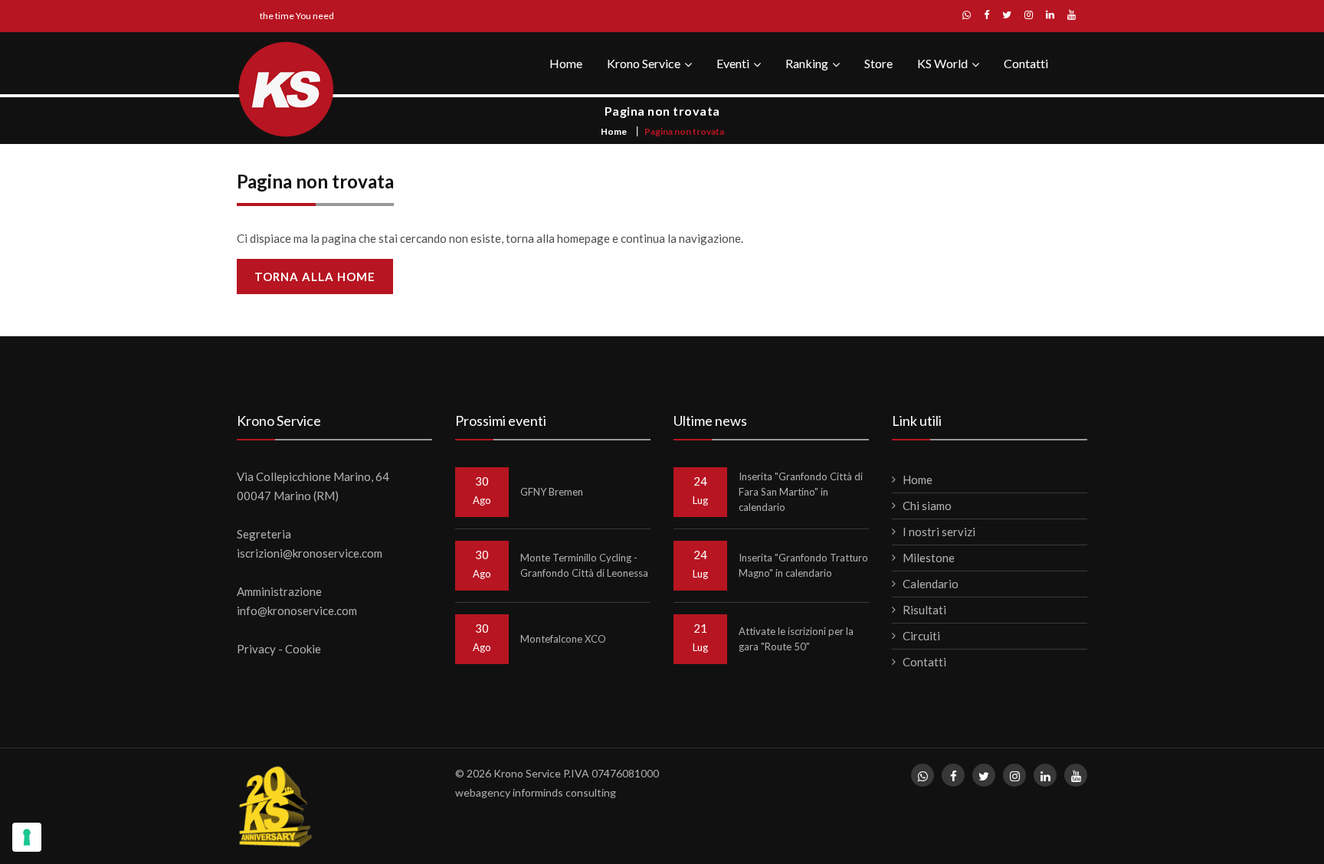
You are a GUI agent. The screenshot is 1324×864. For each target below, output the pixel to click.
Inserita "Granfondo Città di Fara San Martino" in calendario (801, 491)
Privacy (256, 649)
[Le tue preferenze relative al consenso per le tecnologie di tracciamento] (26, 837)
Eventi (732, 63)
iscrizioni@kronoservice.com (309, 553)
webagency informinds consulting (535, 792)
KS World (942, 63)
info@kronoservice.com (297, 610)
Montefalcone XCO (563, 639)
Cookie (303, 649)
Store (878, 63)
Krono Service (643, 63)
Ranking (806, 63)
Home (565, 63)
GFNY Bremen (551, 492)
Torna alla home (314, 276)
